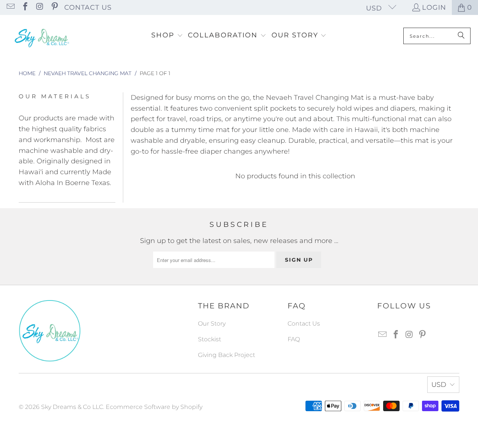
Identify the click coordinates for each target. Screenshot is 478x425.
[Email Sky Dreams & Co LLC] (10, 7)
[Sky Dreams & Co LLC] (41, 36)
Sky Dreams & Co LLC (72, 406)
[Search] (461, 36)
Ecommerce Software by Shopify (154, 406)
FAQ (294, 339)
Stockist (209, 339)
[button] (167, 35)
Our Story (212, 323)
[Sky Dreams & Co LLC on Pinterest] (53, 7)
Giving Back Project (226, 354)
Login (434, 7)
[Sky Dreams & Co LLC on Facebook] (24, 7)
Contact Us (88, 7)
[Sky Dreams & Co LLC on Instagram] (39, 7)
